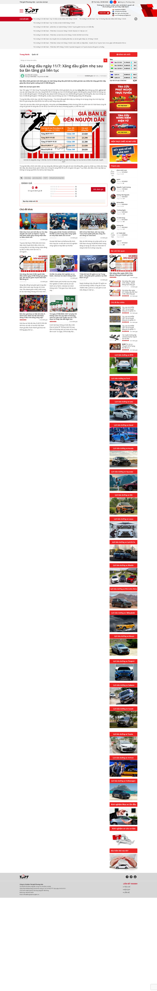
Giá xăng (28, 178)
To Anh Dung (121, 218)
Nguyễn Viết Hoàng (31, 75)
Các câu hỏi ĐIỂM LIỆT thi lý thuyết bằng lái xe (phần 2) (128, 318)
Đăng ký (122, 2)
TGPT (46, 178)
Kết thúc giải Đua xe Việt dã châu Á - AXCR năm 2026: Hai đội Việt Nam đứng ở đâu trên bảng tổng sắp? (33, 315)
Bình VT (119, 241)
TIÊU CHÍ (127, 887)
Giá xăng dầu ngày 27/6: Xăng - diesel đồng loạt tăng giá (128, 283)
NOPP (118, 179)
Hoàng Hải (120, 225)
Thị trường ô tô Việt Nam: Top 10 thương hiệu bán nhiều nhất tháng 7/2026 (102, 19)
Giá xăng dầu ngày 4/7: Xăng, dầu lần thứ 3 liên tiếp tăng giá (129, 292)
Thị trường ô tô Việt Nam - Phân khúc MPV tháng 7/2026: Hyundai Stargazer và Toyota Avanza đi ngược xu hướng (68, 47)
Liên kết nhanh (130, 884)
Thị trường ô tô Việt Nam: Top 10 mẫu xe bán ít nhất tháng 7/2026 (54, 23)
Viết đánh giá (98, 189)
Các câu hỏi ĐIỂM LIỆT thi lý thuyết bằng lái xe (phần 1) (128, 327)
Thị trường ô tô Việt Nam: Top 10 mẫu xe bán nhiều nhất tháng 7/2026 (55, 19)
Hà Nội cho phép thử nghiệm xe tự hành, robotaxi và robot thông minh (63, 275)
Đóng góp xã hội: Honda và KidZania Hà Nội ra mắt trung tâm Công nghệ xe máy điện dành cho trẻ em (63, 233)
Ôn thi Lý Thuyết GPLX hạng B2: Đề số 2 (128, 346)
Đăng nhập (131, 2)
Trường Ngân (121, 210)
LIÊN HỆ (127, 892)
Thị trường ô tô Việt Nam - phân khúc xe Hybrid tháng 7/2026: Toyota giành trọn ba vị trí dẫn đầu (63, 27)
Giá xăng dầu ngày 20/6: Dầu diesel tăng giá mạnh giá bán (121, 274)
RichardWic (120, 202)
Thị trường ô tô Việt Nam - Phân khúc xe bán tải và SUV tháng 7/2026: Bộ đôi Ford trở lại (60, 35)
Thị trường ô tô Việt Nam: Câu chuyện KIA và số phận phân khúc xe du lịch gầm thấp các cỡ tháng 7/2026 (65, 39)
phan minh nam (122, 170)
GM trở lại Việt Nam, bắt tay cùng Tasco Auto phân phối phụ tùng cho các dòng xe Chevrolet (92, 233)
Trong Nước (25, 54)
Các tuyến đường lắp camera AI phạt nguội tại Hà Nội (129, 336)
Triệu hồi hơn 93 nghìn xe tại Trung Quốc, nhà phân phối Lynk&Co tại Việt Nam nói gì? (93, 276)
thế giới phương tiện (57, 178)
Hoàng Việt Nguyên (123, 195)
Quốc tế (35, 54)
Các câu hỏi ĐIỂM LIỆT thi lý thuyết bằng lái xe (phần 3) (128, 309)
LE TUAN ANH (121, 233)
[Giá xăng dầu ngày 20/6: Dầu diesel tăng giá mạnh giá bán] (123, 263)
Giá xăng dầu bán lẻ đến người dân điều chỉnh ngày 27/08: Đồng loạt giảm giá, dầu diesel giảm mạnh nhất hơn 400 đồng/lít (33, 276)
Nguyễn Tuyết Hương (124, 187)
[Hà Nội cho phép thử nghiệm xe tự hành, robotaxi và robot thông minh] (63, 263)
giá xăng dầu (37, 178)
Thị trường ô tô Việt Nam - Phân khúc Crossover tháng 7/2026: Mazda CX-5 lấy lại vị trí (60, 31)
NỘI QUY (127, 889)
